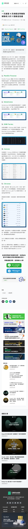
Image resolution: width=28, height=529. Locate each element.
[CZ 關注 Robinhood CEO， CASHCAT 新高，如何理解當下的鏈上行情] (5, 384)
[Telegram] (13, 503)
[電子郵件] (3, 301)
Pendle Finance (10, 76)
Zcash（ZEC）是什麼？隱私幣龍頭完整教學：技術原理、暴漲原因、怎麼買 (17, 400)
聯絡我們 (5, 511)
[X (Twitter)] (10, 503)
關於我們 (5, 509)
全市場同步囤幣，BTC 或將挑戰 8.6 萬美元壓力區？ (17, 366)
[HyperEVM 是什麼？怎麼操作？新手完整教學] (5, 393)
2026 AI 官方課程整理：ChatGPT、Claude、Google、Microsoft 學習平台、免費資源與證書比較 (16, 375)
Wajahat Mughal (9, 29)
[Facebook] (10, 301)
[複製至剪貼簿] (14, 301)
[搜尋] (23, 3)
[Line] (6, 301)
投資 (3, 11)
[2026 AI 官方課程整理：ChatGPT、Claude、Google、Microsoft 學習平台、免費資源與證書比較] (5, 374)
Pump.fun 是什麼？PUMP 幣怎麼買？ (12, 481)
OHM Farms (8, 124)
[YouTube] (15, 503)
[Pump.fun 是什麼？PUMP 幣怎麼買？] (14, 471)
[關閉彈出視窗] (26, 513)
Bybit (22, 511)
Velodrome (8, 102)
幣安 (23, 509)
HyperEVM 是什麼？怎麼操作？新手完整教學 (14, 434)
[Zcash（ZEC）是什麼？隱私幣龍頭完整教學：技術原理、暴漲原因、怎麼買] (5, 400)
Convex (7, 149)
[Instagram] (18, 503)
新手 (14, 509)
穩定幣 (10, 293)
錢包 (14, 511)
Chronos (7, 184)
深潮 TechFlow (21, 29)
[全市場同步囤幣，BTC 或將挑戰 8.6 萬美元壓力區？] (5, 367)
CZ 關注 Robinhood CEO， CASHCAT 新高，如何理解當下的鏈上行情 (17, 384)
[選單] (25, 3)
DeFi (4, 293)
